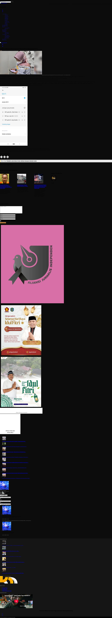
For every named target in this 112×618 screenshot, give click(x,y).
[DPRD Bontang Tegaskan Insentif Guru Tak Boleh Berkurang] (4, 466)
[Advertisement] (56, 208)
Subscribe (2, 495)
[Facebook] (2, 613)
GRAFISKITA (7, 35)
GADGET (6, 23)
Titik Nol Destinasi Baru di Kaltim (9, 567)
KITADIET (6, 28)
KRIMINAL (6, 18)
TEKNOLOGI (7, 22)
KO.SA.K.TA (7, 38)
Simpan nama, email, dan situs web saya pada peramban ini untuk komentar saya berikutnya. (18, 220)
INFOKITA (4, 39)
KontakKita (4, 589)
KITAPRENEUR (5, 26)
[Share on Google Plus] (4, 157)
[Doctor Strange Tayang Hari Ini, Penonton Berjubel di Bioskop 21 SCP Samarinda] (4, 571)
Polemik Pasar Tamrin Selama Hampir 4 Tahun (22, 185)
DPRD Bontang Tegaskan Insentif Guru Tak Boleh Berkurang (14, 467)
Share (6, 495)
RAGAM (6, 20)
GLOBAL (6, 24)
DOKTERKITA (7, 27)
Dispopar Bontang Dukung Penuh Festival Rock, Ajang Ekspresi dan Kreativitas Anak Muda (40, 186)
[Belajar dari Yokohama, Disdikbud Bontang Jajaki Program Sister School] (4, 460)
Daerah (7, 50)
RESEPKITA (7, 33)
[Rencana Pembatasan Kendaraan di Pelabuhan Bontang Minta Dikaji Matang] (4, 476)
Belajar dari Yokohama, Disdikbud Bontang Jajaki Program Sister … (15, 462)
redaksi (1, 50)
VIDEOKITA (7, 37)
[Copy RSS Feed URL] (0, 498)
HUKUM (6, 17)
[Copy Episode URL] (0, 502)
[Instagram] (2, 614)
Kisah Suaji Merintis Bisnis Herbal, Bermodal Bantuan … (13, 562)
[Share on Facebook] (1, 157)
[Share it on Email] (7, 157)
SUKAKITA (4, 31)
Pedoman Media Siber (6, 590)
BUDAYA (6, 19)
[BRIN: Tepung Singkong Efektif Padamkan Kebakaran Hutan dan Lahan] (4, 455)
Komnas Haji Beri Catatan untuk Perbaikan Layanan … (13, 545)
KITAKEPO (4, 29)
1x (3, 493)
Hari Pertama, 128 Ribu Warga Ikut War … (10, 551)
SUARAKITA (4, 34)
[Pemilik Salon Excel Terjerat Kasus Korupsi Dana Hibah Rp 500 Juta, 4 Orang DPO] (6, 179)
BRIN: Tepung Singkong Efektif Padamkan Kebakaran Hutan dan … (15, 457)
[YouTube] (2, 615)
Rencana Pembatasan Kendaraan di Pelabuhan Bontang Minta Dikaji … (16, 478)
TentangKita (4, 587)
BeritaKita (4, 50)
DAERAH (6, 14)
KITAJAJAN (4, 30)
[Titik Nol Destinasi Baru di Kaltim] (4, 565)
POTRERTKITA (7, 36)
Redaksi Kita (4, 588)
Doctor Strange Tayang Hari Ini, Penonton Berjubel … (13, 573)
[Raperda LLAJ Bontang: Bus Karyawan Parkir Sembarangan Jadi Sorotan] (4, 471)
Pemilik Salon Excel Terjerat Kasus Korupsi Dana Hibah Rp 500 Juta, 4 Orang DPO (6, 186)
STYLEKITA (7, 32)
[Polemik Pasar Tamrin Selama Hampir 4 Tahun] (23, 179)
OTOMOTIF (7, 21)
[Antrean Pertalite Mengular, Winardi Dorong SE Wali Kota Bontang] (4, 450)
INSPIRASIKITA (5, 25)
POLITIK (6, 15)
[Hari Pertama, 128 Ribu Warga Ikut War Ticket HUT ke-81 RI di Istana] (4, 549)
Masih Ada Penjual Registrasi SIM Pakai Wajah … (12, 556)
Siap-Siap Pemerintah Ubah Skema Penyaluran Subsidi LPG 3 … (14, 446)
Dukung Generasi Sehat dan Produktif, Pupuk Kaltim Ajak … (14, 441)
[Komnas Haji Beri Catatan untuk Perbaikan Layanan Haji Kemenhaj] (4, 543)
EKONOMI (6, 16)
